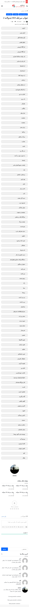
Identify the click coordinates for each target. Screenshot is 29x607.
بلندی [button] (23, 146)
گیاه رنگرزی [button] (22, 396)
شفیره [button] (23, 335)
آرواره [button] (23, 28)
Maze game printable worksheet (14, 600)
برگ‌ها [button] (23, 132)
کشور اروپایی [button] (22, 448)
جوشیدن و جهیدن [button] (21, 212)
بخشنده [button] (23, 118)
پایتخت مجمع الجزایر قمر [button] (19, 165)
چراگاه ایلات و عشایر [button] (20, 217)
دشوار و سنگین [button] (21, 264)
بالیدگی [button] (23, 103)
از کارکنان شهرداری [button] (20, 89)
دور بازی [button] (23, 269)
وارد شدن (3, 516)
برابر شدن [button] (22, 127)
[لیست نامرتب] (13, 527)
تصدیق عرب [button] (22, 203)
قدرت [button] (23, 387)
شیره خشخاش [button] (21, 354)
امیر (20, 558)
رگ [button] (24, 283)
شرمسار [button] (23, 330)
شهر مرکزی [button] (22, 344)
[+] (22, 526)
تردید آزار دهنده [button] (21, 198)
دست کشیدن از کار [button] (20, 254)
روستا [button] (23, 292)
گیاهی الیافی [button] (22, 401)
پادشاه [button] (23, 160)
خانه (26, 10)
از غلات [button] (23, 80)
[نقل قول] (15, 527)
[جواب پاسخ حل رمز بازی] (18, 6)
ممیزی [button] (23, 420)
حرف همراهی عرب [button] (20, 231)
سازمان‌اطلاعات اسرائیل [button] (19, 311)
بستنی (22, 10)
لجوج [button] (24, 410)
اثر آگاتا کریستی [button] (21, 47)
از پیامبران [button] (22, 70)
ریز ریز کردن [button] (22, 297)
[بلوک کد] (16, 527)
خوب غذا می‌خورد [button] (21, 240)
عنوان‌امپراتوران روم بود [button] (19, 377)
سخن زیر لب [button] (22, 316)
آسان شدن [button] (22, 33)
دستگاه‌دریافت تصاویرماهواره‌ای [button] (17, 259)
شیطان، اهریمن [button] (21, 358)
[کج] (5, 527)
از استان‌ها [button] (22, 66)
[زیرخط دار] (7, 527)
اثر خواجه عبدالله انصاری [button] (19, 56)
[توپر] (3, 527)
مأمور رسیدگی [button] (21, 415)
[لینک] (18, 527)
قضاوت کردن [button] (22, 391)
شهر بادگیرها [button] (22, 339)
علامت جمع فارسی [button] (20, 373)
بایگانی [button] (23, 108)
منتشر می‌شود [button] (21, 424)
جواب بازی (9, 14)
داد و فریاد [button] (22, 250)
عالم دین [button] (23, 368)
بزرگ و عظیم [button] (22, 136)
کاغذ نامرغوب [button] (22, 443)
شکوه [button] (23, 349)
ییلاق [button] (24, 458)
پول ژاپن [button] (23, 179)
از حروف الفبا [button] (21, 75)
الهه (20, 580)
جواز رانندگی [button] (22, 207)
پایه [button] (24, 169)
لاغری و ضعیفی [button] (21, 406)
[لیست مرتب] (11, 527)
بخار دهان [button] (23, 113)
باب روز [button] (23, 99)
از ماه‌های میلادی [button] (21, 84)
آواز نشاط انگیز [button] (21, 37)
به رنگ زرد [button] (22, 151)
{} (20, 526)
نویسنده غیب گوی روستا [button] (19, 434)
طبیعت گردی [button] (22, 363)
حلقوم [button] (23, 236)
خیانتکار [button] (23, 245)
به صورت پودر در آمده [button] (20, 155)
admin (24, 21)
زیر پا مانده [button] (22, 302)
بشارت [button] (23, 141)
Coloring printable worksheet (14, 596)
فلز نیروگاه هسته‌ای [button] (20, 382)
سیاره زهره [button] (22, 325)
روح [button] (24, 288)
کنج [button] (24, 453)
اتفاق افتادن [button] (22, 42)
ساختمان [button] (23, 306)
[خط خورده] (9, 527)
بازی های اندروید (23, 14)
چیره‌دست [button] (22, 226)
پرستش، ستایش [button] (21, 174)
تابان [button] (24, 184)
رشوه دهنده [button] (22, 278)
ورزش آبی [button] (22, 439)
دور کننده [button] (23, 273)
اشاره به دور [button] (22, 94)
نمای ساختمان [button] (21, 429)
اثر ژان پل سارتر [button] (21, 61)
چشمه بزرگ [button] (22, 221)
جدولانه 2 (16, 14)
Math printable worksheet (14, 603)
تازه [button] (24, 193)
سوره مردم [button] (22, 321)
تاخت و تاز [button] (22, 188)
